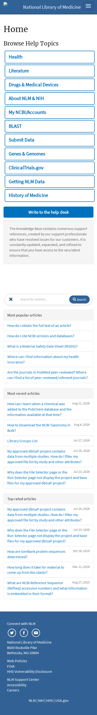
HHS (50, 700)
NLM (32, 700)
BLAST (15, 126)
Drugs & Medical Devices (33, 85)
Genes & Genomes (27, 154)
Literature (19, 71)
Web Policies (17, 660)
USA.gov (62, 700)
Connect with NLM (21, 623)
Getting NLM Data (27, 182)
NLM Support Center (23, 679)
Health (15, 57)
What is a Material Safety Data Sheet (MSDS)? (42, 346)
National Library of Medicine (52, 7)
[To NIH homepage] (9, 7)
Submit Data (21, 140)
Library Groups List (22, 440)
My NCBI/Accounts (27, 112)
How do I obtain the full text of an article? (39, 325)
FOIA (11, 666)
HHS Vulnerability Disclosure (29, 671)
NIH (41, 700)
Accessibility (16, 684)
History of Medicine (28, 195)
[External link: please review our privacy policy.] (12, 632)
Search (81, 299)
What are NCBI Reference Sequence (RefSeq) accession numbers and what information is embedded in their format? (47, 588)
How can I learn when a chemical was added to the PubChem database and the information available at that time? (39, 409)
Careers (13, 690)
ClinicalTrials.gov (26, 168)
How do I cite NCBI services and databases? (40, 335)
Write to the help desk (48, 212)
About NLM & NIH (26, 98)
